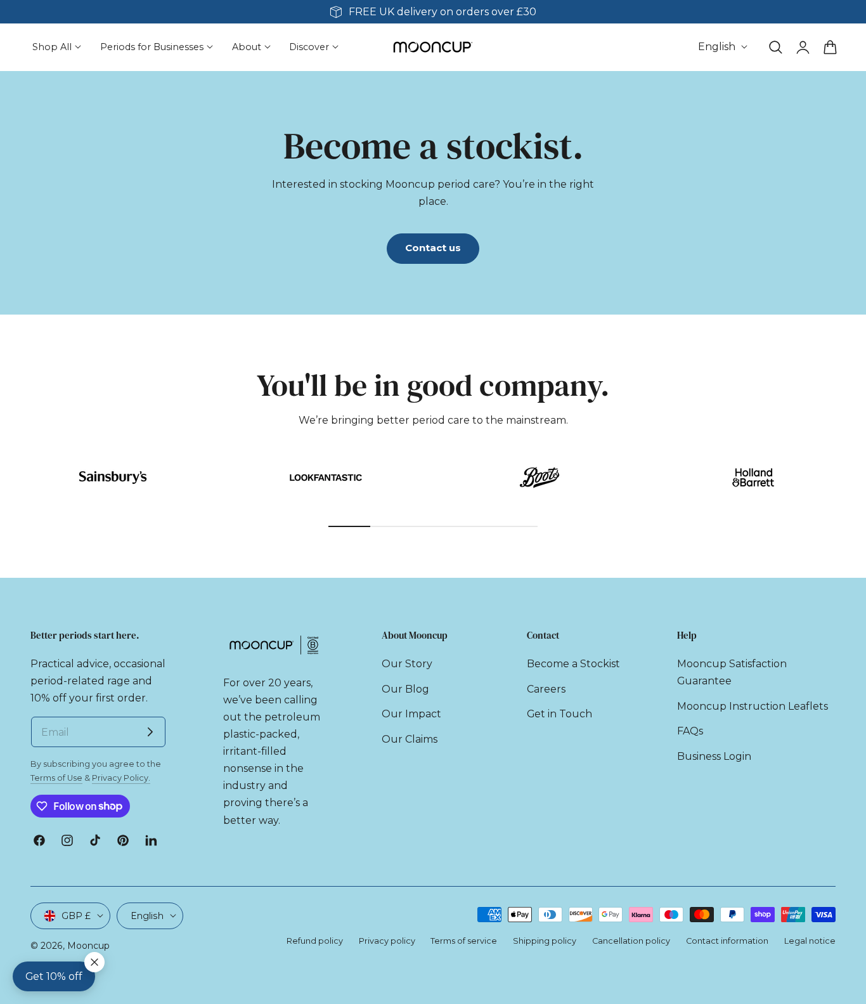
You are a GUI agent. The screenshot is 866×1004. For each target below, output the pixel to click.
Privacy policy (387, 941)
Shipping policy (544, 941)
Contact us (433, 248)
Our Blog (405, 689)
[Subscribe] (150, 732)
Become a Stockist (573, 664)
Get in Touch (559, 714)
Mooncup (88, 946)
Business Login (714, 756)
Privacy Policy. (121, 778)
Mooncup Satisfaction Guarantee (732, 672)
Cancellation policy (631, 941)
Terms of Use (56, 778)
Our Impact (411, 714)
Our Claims (409, 739)
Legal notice (810, 941)
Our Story (407, 664)
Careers (546, 689)
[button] (775, 47)
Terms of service (463, 941)
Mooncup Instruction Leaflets (752, 706)
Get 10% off (53, 976)
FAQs (690, 731)
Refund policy (315, 941)
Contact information (727, 941)
